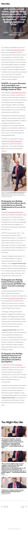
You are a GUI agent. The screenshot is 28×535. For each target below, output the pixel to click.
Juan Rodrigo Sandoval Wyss (18, 50)
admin (7, 32)
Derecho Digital (14, 34)
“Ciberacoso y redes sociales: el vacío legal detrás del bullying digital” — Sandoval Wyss (12, 491)
